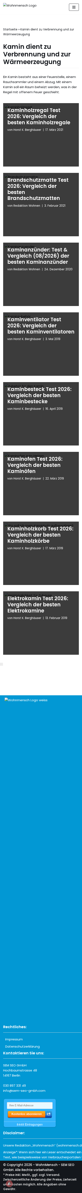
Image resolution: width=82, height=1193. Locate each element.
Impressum (14, 1039)
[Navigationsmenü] (74, 7)
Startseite (10, 29)
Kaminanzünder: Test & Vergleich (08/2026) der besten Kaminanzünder (38, 255)
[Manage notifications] (9, 1183)
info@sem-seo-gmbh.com (24, 1090)
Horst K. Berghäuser (27, 130)
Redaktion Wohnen (26, 206)
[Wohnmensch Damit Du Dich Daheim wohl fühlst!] (20, 7)
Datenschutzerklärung (22, 1046)
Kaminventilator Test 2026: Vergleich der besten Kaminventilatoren (40, 325)
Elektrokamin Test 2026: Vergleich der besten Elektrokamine (37, 604)
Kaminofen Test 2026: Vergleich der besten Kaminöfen (34, 465)
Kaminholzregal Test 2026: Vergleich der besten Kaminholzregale (38, 116)
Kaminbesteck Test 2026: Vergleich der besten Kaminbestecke (39, 395)
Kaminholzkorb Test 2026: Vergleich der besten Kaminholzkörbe (40, 534)
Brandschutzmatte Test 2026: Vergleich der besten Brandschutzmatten (38, 189)
